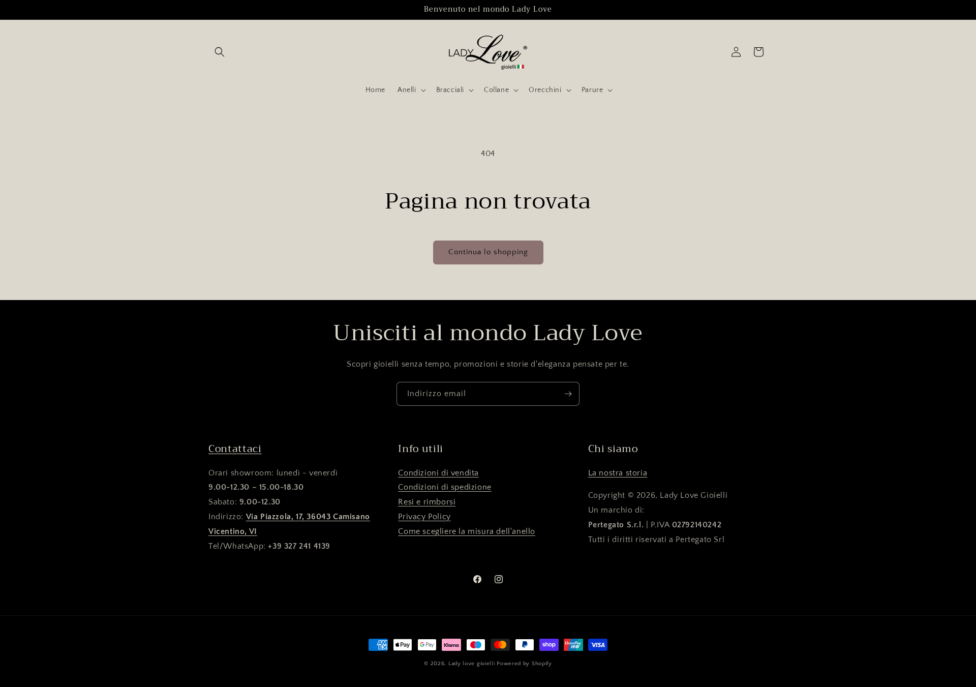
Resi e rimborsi (426, 501)
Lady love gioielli (472, 664)
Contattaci (235, 449)
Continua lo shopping (488, 252)
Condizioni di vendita (438, 472)
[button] (219, 52)
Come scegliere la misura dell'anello (466, 530)
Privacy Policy (424, 516)
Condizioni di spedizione (444, 487)
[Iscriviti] (568, 394)
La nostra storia (618, 472)
